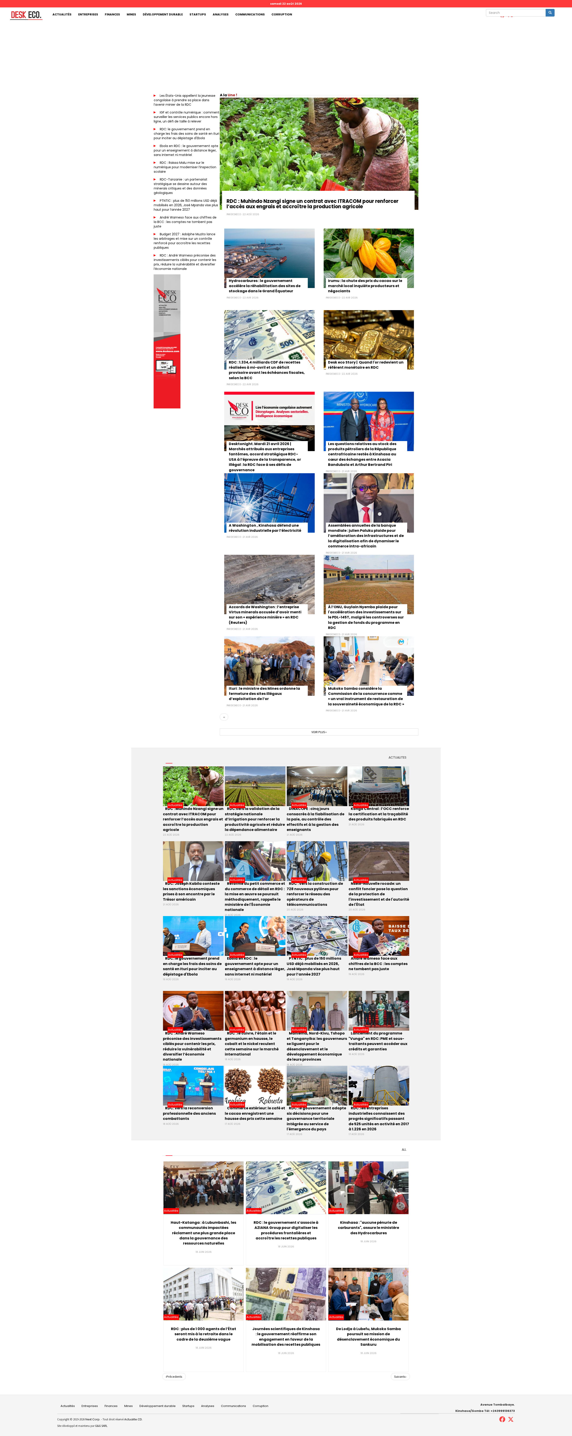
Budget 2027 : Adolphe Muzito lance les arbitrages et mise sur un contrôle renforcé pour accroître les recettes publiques (184, 241)
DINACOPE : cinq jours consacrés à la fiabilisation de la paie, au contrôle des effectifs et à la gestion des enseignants (315, 819)
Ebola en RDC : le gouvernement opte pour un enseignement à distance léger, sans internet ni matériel (186, 150)
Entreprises (88, 14)
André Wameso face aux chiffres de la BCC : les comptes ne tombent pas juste (185, 222)
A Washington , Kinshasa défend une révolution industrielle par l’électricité (265, 528)
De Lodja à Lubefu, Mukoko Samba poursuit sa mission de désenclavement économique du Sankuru (368, 1336)
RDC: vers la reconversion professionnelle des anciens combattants (189, 1113)
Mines (131, 14)
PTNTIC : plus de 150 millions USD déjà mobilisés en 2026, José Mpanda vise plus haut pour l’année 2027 (186, 205)
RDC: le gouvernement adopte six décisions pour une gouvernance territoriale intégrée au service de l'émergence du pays (316, 1119)
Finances (112, 14)
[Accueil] (24, 15)
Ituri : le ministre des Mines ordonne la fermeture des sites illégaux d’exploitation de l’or (264, 694)
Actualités (62, 14)
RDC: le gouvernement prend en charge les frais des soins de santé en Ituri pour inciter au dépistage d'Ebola (186, 133)
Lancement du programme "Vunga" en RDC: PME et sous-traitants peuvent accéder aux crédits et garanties (378, 1041)
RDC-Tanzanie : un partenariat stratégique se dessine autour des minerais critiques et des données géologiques (180, 186)
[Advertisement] (286, 55)
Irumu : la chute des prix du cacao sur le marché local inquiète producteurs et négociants (365, 286)
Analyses (221, 14)
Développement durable (163, 14)
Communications (250, 14)
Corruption (281, 14)
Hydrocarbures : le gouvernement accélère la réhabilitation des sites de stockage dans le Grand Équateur (265, 286)
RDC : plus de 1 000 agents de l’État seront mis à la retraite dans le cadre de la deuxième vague (203, 1334)
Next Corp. (92, 1419)
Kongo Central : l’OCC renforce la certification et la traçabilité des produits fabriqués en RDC (379, 814)
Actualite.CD (133, 1419)
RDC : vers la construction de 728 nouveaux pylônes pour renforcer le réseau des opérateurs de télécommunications (315, 894)
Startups (197, 14)
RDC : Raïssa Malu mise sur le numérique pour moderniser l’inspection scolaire (185, 167)
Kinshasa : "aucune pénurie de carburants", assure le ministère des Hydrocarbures (368, 1228)
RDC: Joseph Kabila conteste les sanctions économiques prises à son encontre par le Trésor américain (191, 891)
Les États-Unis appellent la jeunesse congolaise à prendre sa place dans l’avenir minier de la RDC (184, 100)
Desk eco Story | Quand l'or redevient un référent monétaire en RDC (366, 365)
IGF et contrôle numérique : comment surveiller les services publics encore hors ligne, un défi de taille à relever (186, 117)
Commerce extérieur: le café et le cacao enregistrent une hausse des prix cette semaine (255, 1113)
